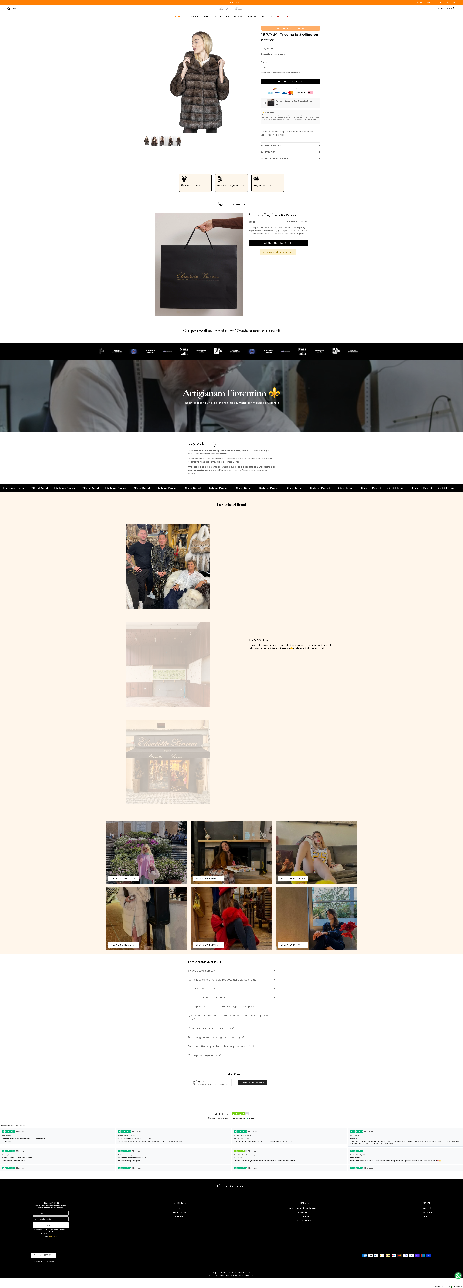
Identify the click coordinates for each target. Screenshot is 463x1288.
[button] (442, 1286)
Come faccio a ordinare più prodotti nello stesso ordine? (223, 979)
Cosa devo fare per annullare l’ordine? (211, 1028)
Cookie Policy (304, 1216)
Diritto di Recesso (304, 1220)
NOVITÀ (217, 16)
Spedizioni (179, 1216)
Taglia (264, 62)
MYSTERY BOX (450, 2)
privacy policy (52, 1236)
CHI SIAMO (428, 2)
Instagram (427, 1212)
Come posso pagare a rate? (204, 1055)
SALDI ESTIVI (179, 16)
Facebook (427, 1208)
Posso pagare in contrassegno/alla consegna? (216, 1037)
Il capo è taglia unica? (201, 970)
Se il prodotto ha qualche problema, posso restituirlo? (221, 1046)
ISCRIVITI (51, 1225)
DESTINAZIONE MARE (200, 16)
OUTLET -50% (283, 16)
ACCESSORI (267, 16)
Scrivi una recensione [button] (252, 1083)
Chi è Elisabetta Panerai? (203, 988)
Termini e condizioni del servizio (304, 1208)
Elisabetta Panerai (47, 1262)
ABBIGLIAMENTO (234, 16)
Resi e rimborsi (179, 1212)
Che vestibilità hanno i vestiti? (206, 997)
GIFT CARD (438, 2)
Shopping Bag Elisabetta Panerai (273, 214)
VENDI (419, 2)
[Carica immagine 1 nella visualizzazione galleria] (199, 79)
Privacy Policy (304, 1212)
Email (426, 1216)
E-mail (180, 1208)
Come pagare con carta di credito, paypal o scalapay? (221, 1006)
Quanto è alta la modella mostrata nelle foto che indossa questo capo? (228, 1017)
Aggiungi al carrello (290, 81)
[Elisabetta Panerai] (231, 8)
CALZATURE (251, 16)
